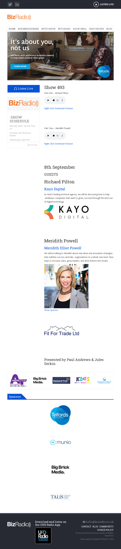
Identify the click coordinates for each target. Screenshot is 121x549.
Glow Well (80, 28)
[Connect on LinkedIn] (17, 4)
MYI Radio (64, 28)
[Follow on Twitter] (10, 4)
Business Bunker (28, 28)
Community (106, 526)
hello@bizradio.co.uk (99, 522)
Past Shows (96, 28)
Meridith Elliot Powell (63, 248)
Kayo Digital (55, 189)
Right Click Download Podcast (58, 108)
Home (12, 28)
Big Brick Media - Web (104, 539)
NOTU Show (48, 28)
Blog (109, 28)
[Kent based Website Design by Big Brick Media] (60, 469)
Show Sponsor (51, 310)
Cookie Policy (105, 530)
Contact (86, 526)
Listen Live (107, 4)
